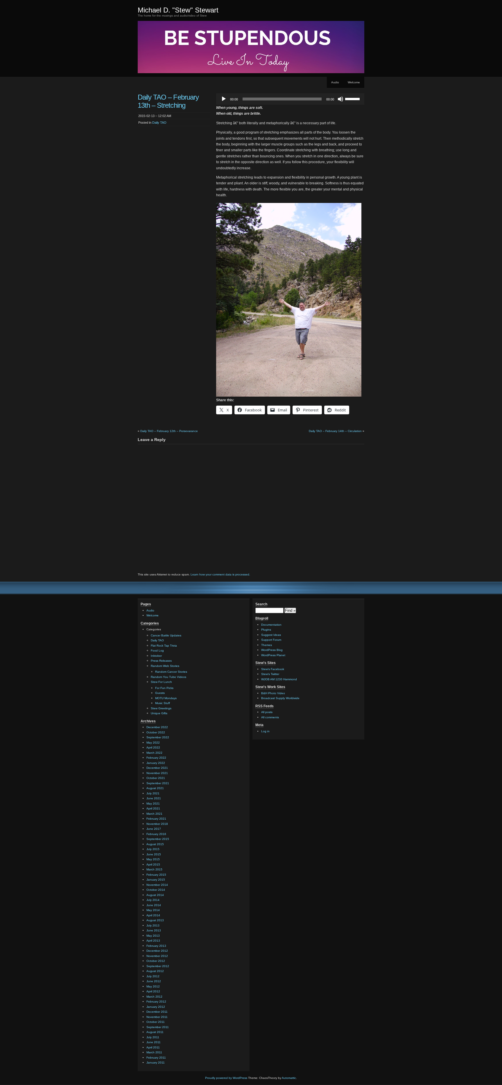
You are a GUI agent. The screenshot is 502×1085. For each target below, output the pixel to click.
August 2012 (155, 971)
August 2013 (155, 920)
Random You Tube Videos (168, 677)
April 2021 (153, 808)
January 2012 (155, 1006)
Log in (265, 731)
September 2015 (157, 839)
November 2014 (157, 884)
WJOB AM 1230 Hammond (279, 679)
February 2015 (156, 874)
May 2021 (153, 803)
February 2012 (156, 1001)
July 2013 (152, 925)
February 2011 (156, 1057)
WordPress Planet (273, 655)
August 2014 (155, 895)
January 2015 (155, 879)
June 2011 (153, 1042)
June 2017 (153, 828)
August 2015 (155, 844)
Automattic (289, 1077)
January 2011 (155, 1062)
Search (261, 604)
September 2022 (157, 737)
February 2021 (156, 818)
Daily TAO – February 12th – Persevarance (169, 431)
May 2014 (153, 910)
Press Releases (161, 660)
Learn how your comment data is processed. (220, 574)
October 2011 (155, 1021)
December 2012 (157, 950)
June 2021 (153, 798)
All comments (270, 717)
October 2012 (155, 960)
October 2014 (155, 889)
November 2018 (157, 823)
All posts (266, 712)
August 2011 (155, 1032)
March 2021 (154, 813)
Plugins (266, 629)
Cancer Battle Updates (166, 635)
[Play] (224, 99)
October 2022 (155, 732)
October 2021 (155, 778)
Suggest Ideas (271, 634)
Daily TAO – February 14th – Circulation (335, 431)
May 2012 (153, 986)
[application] (290, 99)
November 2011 (157, 1017)
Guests (160, 692)
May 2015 (153, 859)
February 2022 (156, 757)
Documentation (271, 624)
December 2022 (157, 727)
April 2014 (153, 915)
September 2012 (157, 966)
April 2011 (153, 1047)
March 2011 (154, 1052)
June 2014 (153, 905)
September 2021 (157, 783)
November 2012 (157, 956)
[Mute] (340, 99)
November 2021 (157, 773)
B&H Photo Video (273, 693)
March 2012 (154, 996)
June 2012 (153, 981)
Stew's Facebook (272, 669)
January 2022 (155, 762)
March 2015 (154, 869)
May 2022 (153, 742)
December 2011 (157, 1011)
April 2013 (153, 940)
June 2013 (153, 930)
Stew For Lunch (161, 681)
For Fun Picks (164, 688)
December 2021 (157, 767)
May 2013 (153, 935)
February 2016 (156, 834)
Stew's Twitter (270, 674)
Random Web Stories (165, 665)
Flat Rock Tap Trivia (164, 645)
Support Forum (271, 639)
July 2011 (152, 1037)
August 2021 (155, 788)
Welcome (354, 82)
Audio (335, 82)
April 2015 (153, 864)
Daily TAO (159, 122)
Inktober (156, 655)
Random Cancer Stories (171, 671)
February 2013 (156, 945)
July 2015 (152, 849)
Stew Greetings (161, 708)
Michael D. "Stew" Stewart (178, 10)
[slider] (353, 98)
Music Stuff (162, 703)
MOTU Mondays (166, 698)
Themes (266, 645)
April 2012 (153, 991)
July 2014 (152, 900)
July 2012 (152, 976)
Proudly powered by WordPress (226, 1077)
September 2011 (157, 1027)
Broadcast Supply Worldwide (280, 698)
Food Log (157, 650)
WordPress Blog (272, 650)
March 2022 (154, 752)
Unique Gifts (159, 713)
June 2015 (153, 854)
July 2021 (152, 793)
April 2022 (153, 747)
